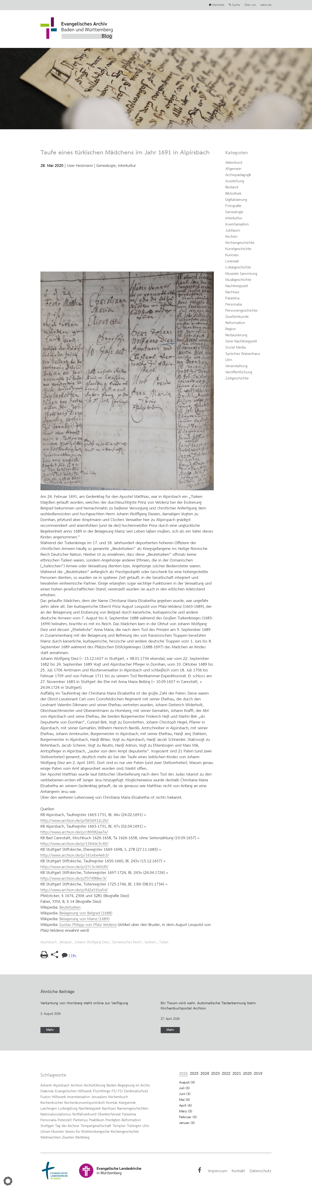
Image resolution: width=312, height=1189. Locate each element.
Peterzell (65, 1120)
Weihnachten (50, 1137)
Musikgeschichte (238, 279)
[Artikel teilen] (54, 957)
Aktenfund (233, 162)
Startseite (218, 5)
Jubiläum (232, 230)
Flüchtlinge (101, 1091)
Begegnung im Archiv (134, 1085)
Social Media (235, 347)
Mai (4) (184, 1100)
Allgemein (233, 168)
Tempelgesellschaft (96, 1126)
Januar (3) (187, 1123)
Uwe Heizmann (80, 166)
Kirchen (231, 236)
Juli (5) (184, 1088)
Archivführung (94, 1085)
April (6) (185, 1105)
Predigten (112, 1120)
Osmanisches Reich (127, 942)
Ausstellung (234, 181)
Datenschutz (260, 1171)
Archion (77, 1085)
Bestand (231, 187)
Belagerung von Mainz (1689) (84, 919)
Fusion (45, 1097)
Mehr (50, 1030)
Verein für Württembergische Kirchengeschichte (102, 1131)
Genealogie (106, 166)
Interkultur (127, 166)
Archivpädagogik (238, 175)
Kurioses (232, 255)
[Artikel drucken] (44, 957)
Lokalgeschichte (238, 267)
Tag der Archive (67, 1126)
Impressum (217, 1171)
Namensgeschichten (132, 1108)
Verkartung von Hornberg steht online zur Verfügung (84, 1003)
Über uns (250, 5)
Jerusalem (99, 1097)
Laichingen (48, 1108)
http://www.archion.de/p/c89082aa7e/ (74, 832)
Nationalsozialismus (55, 1114)
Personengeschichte (241, 310)
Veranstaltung (236, 366)
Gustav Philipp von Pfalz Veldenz (88, 925)
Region (230, 329)
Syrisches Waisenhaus (242, 353)
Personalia (233, 304)
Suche (236, 5)
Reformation (235, 322)
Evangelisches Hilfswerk (73, 1091)
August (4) (187, 1082)
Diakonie (47, 1091)
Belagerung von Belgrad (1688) (85, 913)
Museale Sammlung (241, 273)
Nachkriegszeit (236, 286)
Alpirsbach (48, 942)
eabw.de (266, 5)
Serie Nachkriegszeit (241, 341)
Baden (111, 1085)
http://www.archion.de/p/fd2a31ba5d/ (74, 890)
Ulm (228, 360)
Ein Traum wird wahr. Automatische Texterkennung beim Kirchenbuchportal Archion (208, 1006)
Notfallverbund (84, 1114)
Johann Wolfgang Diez (91, 942)
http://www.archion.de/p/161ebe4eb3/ (74, 855)
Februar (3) (188, 1117)
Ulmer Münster (52, 1131)
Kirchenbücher (51, 1103)
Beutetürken (70, 907)
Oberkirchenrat (109, 1114)
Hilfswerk (59, 1097)
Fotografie (233, 206)
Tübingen (134, 1126)
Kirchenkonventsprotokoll (84, 1103)
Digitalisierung (236, 199)
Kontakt (238, 1171)
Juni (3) (185, 1094)
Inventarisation (237, 224)
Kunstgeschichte (238, 249)
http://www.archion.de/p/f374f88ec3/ (73, 878)
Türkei (163, 942)
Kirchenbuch (118, 1097)
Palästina (232, 298)
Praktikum (96, 1120)
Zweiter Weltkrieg (75, 1137)
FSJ (114, 1091)
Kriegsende (127, 1103)
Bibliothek (233, 193)
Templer (119, 1126)
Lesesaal (232, 261)
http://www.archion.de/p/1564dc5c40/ (74, 844)
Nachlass (232, 292)
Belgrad (66, 942)
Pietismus (80, 1120)
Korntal (112, 1103)
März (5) (185, 1111)
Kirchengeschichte (239, 242)
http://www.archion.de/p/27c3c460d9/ (74, 867)
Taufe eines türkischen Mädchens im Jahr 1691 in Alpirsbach (125, 152)
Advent (46, 1085)
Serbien (150, 942)
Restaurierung (236, 335)
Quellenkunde (237, 316)
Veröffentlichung (238, 372)
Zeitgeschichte (237, 378)
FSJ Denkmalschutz (133, 1091)
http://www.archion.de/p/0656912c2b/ (74, 821)
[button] (8, 1181)
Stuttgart (47, 1126)
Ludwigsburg (67, 1108)
